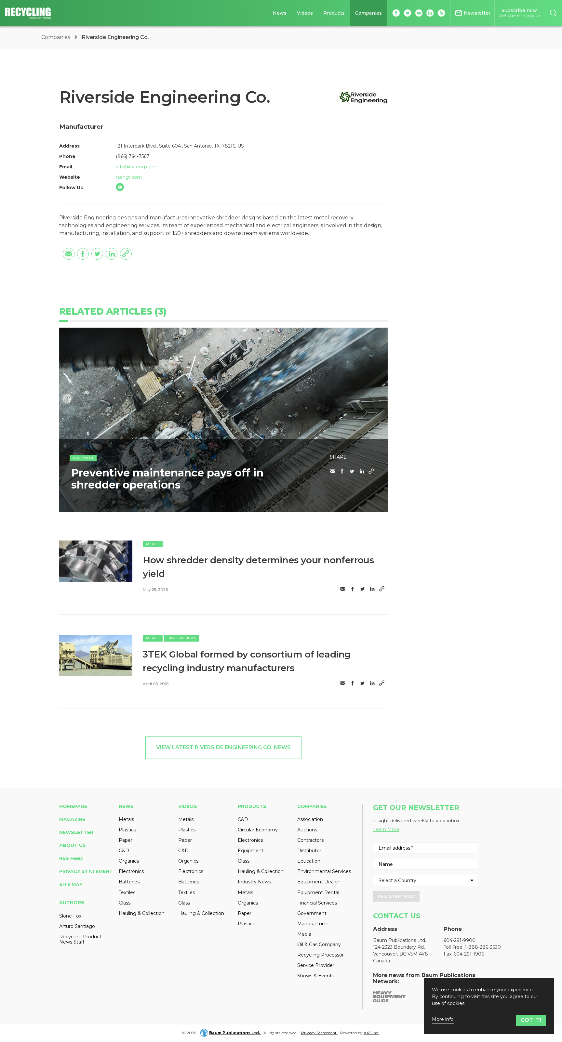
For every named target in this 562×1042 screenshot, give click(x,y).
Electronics (131, 871)
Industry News (181, 638)
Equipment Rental (318, 892)
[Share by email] (68, 254)
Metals (152, 544)
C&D (124, 850)
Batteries (129, 881)
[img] (96, 561)
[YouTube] (120, 187)
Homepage (73, 806)
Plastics (127, 829)
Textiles (127, 892)
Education (308, 861)
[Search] (553, 13)
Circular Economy (258, 829)
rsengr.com (129, 177)
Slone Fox (70, 915)
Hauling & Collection (142, 913)
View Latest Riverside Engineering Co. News (223, 747)
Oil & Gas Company (319, 944)
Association (310, 819)
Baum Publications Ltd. (235, 1032)
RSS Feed (71, 858)
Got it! (531, 1020)
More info (443, 1019)
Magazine (72, 819)
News (280, 13)
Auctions (307, 829)
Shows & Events (315, 975)
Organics (129, 861)
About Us (72, 845)
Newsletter (76, 832)
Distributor (309, 850)
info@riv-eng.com (136, 167)
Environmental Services (324, 871)
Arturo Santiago (77, 926)
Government (312, 913)
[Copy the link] (126, 254)
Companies (368, 13)
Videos (305, 13)
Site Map (71, 884)
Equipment (83, 458)
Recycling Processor (320, 954)
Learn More (386, 829)
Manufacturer (312, 923)
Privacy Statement (86, 871)
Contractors (310, 840)
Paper (125, 840)
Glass (124, 902)
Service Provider (315, 965)
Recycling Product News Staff (80, 939)
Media (304, 934)
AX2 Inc (371, 1032)
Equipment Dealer (318, 881)
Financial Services (317, 902)
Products (334, 13)
